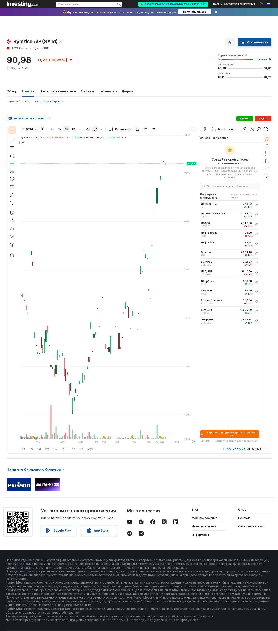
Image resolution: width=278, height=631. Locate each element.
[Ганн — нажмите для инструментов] (12, 171)
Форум (128, 91)
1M (73, 129)
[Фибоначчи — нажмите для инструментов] (12, 163)
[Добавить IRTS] (256, 205)
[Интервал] (79, 129)
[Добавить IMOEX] (256, 215)
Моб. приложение (204, 518)
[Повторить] (153, 129)
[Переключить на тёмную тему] (252, 129)
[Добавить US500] (256, 225)
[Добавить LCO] (256, 234)
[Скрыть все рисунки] (12, 236)
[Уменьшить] (96, 434)
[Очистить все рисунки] (12, 255)
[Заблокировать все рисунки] (12, 228)
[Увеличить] (102, 434)
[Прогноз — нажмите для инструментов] (12, 187)
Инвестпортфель (204, 526)
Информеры (200, 534)
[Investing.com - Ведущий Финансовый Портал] (23, 4)
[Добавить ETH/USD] (256, 321)
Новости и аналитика (57, 91)
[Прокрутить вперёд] (113, 434)
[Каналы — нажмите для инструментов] (12, 148)
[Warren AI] (267, 175)
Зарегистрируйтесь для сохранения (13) (232, 434)
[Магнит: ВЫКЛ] (12, 212)
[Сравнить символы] (43, 129)
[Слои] (12, 244)
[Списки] (267, 153)
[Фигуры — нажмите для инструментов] (12, 155)
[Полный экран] (266, 129)
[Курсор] (12, 130)
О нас (242, 509)
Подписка (261, 59)
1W (31, 449)
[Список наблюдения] (267, 138)
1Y (73, 449)
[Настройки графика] (259, 129)
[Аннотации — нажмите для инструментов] (12, 202)
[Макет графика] (194, 129)
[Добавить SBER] (256, 282)
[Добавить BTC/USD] (256, 311)
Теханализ (108, 91)
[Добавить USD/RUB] (256, 273)
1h (59, 129)
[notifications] (261, 4)
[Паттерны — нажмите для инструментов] (12, 179)
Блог (195, 509)
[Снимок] (245, 129)
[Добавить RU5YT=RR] (256, 302)
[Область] (88, 129)
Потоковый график (18, 101)
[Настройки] (193, 441)
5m (52, 129)
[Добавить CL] (256, 244)
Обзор (12, 91)
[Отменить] (146, 129)
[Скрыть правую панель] (196, 289)
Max (90, 449)
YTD (65, 449)
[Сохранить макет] (205, 129)
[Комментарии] (267, 168)
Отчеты (87, 91)
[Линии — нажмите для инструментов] (12, 140)
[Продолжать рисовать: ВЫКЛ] (12, 220)
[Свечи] (95, 129)
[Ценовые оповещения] (137, 129)
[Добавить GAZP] (256, 292)
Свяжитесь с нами (251, 526)
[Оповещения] (267, 146)
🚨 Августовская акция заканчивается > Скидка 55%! (173, 4)
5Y (81, 449)
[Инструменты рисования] (18, 289)
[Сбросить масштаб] (118, 434)
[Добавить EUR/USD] (256, 263)
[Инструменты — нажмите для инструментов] (12, 195)
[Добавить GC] (256, 254)
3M (47, 449)
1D (66, 129)
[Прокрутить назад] (107, 434)
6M (56, 449)
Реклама (244, 518)
